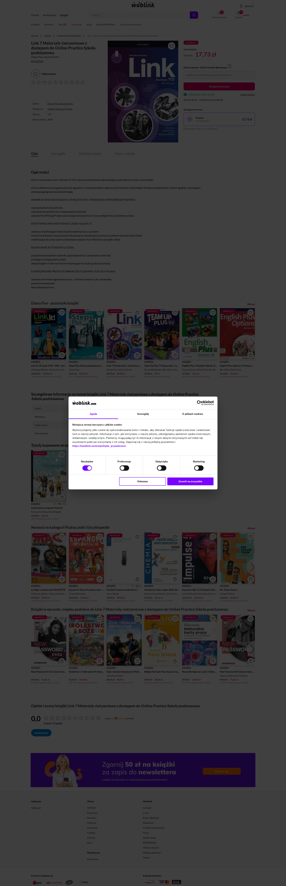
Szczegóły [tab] (143, 413)
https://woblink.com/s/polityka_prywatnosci (99, 445)
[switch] (124, 468)
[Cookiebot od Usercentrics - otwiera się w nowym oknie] (199, 402)
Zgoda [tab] (93, 413)
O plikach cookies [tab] (192, 413)
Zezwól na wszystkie (190, 481)
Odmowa (142, 481)
